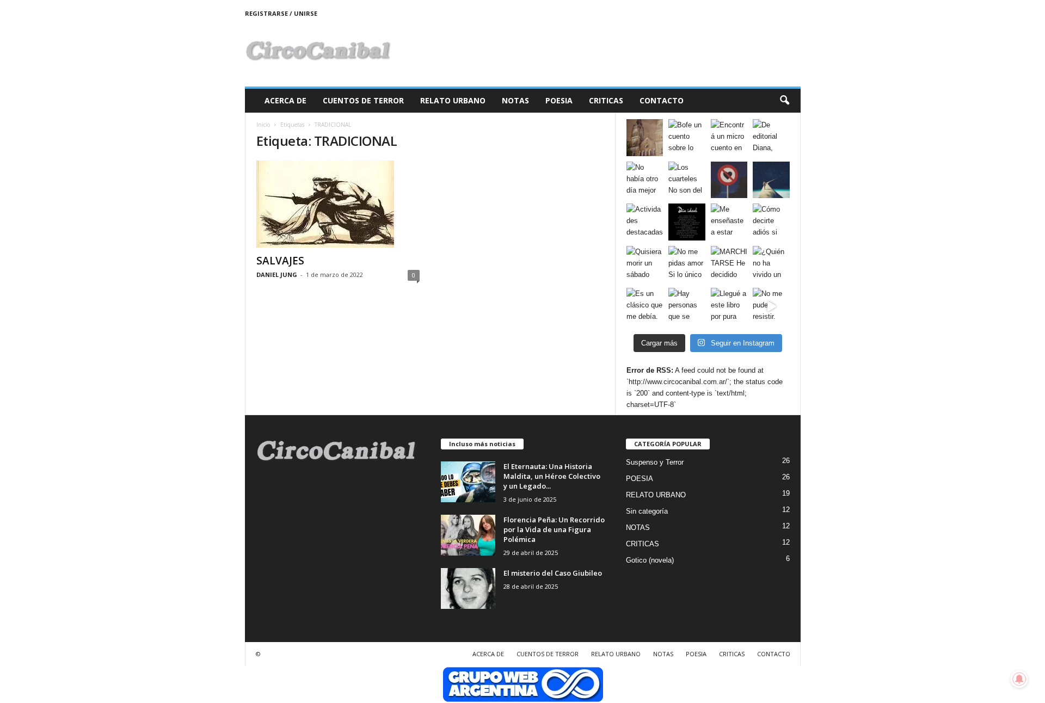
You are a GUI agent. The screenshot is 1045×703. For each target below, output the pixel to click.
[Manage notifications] (1019, 679)
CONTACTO (662, 100)
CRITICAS (606, 100)
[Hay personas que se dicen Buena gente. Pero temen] (686, 306)
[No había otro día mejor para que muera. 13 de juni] (644, 180)
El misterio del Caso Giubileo (552, 573)
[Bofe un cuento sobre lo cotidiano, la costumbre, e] (686, 137)
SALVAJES (280, 261)
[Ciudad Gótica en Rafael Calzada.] (644, 137)
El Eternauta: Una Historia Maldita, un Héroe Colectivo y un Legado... (551, 476)
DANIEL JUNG (276, 274)
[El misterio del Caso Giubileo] (468, 588)
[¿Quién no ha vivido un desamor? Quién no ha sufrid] (771, 264)
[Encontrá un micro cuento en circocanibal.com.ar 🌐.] (729, 137)
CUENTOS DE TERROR (363, 100)
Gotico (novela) (650, 560)
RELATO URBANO (452, 100)
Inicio (263, 124)
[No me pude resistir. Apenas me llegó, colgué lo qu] (771, 306)
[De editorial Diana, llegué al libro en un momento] (771, 137)
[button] (784, 101)
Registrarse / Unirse (281, 13)
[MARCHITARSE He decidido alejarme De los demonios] (729, 264)
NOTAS (515, 100)
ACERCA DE (285, 100)
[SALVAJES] (338, 204)
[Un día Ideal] (686, 221)
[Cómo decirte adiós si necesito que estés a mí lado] (771, 221)
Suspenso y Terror (655, 462)
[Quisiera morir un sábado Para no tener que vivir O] (644, 264)
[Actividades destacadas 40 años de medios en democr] (644, 221)
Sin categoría (647, 511)
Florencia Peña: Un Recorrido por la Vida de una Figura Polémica (554, 529)
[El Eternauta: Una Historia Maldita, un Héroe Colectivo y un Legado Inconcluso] (468, 481)
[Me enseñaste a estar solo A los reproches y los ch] (729, 221)
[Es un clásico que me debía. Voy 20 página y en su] (644, 306)
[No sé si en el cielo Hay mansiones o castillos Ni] (729, 180)
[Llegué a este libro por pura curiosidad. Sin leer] (729, 306)
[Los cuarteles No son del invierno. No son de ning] (686, 180)
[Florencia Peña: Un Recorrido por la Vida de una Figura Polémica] (468, 535)
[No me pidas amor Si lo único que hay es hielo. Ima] (686, 264)
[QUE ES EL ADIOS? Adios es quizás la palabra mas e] (771, 180)
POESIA (559, 100)
